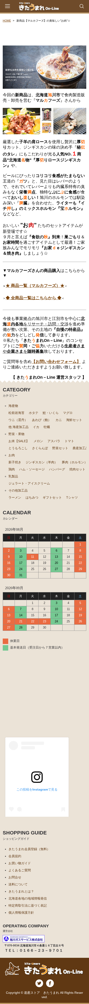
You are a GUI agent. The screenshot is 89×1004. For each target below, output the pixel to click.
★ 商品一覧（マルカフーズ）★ (35, 285)
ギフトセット (52, 497)
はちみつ (32, 497)
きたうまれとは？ (21, 891)
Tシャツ (72, 497)
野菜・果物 (16, 434)
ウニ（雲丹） (18, 420)
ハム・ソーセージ (32, 469)
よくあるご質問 (19, 870)
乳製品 (13, 476)
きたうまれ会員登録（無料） (29, 849)
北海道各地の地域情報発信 (27, 898)
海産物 (13, 406)
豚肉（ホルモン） (74, 462)
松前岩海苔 (16, 413)
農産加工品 (81, 448)
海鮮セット (74, 420)
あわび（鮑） (41, 420)
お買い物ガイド (19, 863)
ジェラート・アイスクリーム (29, 483)
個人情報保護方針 (21, 912)
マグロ (68, 413)
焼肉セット (77, 469)
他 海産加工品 (18, 427)
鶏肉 (11, 469)
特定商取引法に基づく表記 (27, 905)
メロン (38, 441)
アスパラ (53, 441)
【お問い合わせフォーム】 (56, 361)
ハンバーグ (57, 469)
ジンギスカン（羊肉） (42, 462)
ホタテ (33, 413)
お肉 (11, 455)
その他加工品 (18, 490)
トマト (69, 441)
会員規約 (14, 856)
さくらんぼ (40, 448)
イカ (36, 427)
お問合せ (14, 877)
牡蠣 (47, 427)
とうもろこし (18, 448)
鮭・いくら (51, 413)
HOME (7, 20)
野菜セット (60, 448)
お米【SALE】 (18, 441)
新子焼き (14, 462)
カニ (58, 420)
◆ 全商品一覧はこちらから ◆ (33, 298)
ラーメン (14, 497)
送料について (18, 884)
